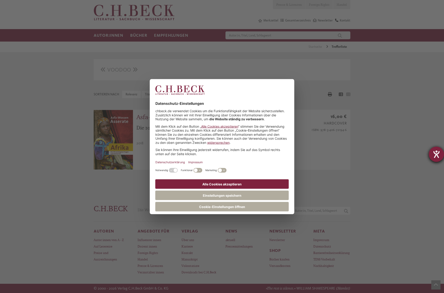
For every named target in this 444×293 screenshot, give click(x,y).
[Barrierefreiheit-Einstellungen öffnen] (436, 154)
